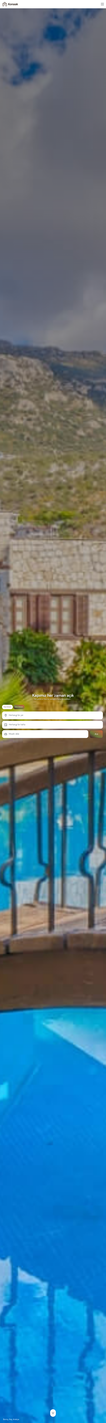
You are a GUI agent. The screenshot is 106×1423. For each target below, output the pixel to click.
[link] (10, 4)
